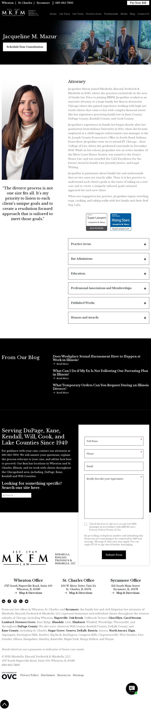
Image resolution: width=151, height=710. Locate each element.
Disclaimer (48, 675)
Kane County (10, 630)
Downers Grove (25, 622)
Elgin (131, 630)
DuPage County (28, 626)
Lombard (8, 622)
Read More (63, 364)
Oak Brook (76, 617)
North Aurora (118, 630)
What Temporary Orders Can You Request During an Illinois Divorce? (101, 387)
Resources (64, 675)
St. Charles (25, 2)
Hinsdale (58, 622)
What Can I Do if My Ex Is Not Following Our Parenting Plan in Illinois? (100, 372)
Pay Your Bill (138, 2)
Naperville (61, 617)
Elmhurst (79, 622)
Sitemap (78, 675)
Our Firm (64, 14)
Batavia (92, 630)
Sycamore (43, 2)
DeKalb (82, 630)
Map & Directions (30, 592)
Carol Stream (132, 617)
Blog (132, 14)
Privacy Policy (29, 675)
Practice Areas (93, 14)
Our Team (77, 14)
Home (53, 14)
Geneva (71, 630)
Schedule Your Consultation (25, 46)
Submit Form (114, 554)
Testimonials (111, 14)
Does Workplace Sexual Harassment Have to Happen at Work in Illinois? (96, 358)
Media (124, 14)
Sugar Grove (56, 630)
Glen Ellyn (115, 617)
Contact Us (143, 14)
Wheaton (8, 2)
